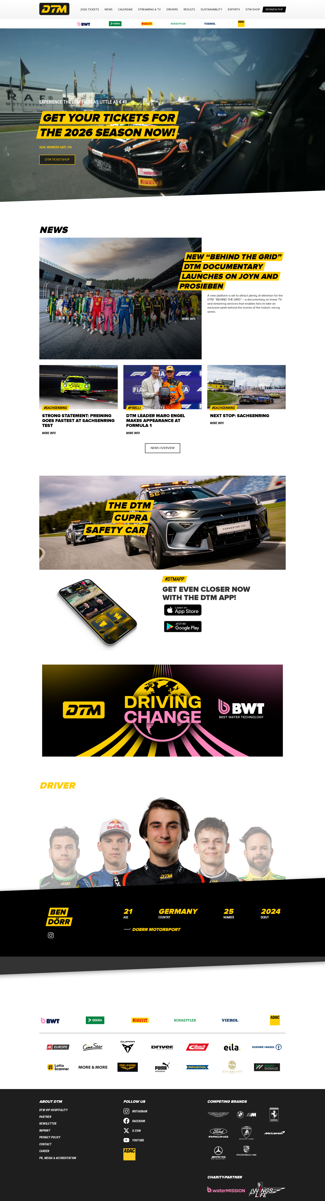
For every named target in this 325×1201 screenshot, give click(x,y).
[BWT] (84, 23)
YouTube (138, 1140)
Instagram (139, 1111)
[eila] (232, 1048)
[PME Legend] (127, 1068)
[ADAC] (241, 23)
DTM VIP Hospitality (53, 1110)
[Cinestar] (92, 1048)
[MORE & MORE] (92, 1068)
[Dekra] (115, 23)
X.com (136, 1131)
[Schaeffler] (178, 23)
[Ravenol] (197, 1068)
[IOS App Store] (183, 614)
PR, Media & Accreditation (57, 1158)
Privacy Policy (50, 1137)
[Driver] (162, 1048)
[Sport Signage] (267, 1068)
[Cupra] (127, 1048)
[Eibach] (197, 1048)
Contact (45, 1144)
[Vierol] (210, 23)
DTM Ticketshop (57, 159)
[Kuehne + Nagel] (267, 1048)
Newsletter (48, 1123)
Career (44, 1151)
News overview (163, 448)
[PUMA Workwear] (162, 1068)
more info (188, 318)
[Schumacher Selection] (232, 1068)
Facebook (138, 1121)
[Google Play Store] (183, 631)
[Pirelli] (147, 23)
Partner (45, 1117)
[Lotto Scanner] (58, 1068)
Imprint (44, 1130)
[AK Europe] (58, 1048)
